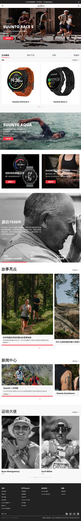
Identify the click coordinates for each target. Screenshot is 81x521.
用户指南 (4, 497)
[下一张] (78, 447)
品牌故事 (24, 491)
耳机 (54, 55)
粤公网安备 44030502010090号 (62, 517)
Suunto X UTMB (26, 500)
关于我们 (24, 502)
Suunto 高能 (44, 491)
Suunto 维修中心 (6, 502)
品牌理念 (24, 494)
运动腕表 (5, 55)
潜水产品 (30, 55)
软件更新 (4, 500)
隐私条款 (63, 491)
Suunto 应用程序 (6, 508)
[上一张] (3, 447)
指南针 (76, 55)
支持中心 (4, 494)
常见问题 (4, 491)
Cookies (63, 494)
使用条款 (44, 517)
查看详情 (8, 38)
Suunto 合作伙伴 (45, 494)
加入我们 (24, 505)
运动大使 (24, 497)
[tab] (38, 106)
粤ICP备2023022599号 (74, 517)
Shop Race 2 (49, 2)
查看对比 (10, 182)
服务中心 (4, 505)
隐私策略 (49, 517)
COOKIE (53, 517)
